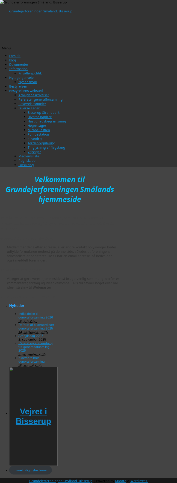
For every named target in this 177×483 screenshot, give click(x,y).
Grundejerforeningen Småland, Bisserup (40, 11)
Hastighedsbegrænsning (47, 121)
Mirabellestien (39, 130)
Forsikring (26, 165)
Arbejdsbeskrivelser (33, 95)
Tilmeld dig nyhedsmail (30, 470)
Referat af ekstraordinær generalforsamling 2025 (36, 326)
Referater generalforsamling (40, 99)
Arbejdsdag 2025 (30, 336)
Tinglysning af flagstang (46, 147)
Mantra (120, 481)
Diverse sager (29, 108)
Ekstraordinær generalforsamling (31, 359)
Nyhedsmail (27, 82)
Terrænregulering (41, 143)
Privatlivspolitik (30, 73)
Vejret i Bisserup (33, 416)
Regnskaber (27, 160)
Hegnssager (37, 125)
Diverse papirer (40, 117)
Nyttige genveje (21, 77)
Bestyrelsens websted (26, 90)
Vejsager (34, 152)
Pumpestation (38, 134)
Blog (12, 60)
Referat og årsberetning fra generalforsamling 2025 (35, 346)
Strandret (35, 138)
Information (18, 69)
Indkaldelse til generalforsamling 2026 (35, 315)
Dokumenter (18, 64)
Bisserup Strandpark (43, 112)
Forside (15, 56)
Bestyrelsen (18, 86)
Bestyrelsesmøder (32, 104)
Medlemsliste (28, 156)
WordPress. (139, 481)
